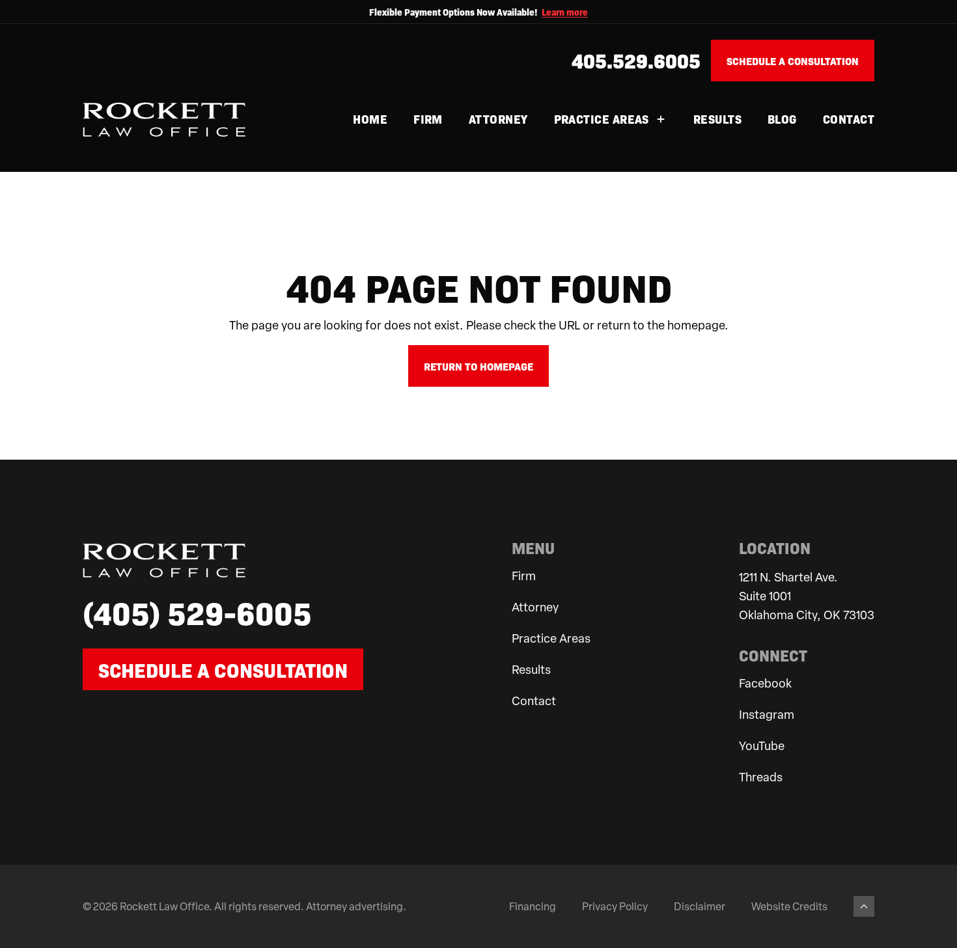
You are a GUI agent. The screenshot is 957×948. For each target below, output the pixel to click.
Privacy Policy (615, 906)
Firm (428, 119)
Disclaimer (699, 906)
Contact (848, 119)
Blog (782, 119)
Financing (532, 906)
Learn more (565, 11)
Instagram (766, 714)
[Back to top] (863, 906)
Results (717, 119)
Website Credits (789, 906)
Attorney (498, 119)
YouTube (761, 745)
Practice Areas (601, 119)
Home (370, 119)
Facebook (765, 683)
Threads (761, 776)
